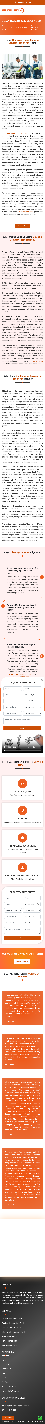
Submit (22, 728)
